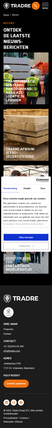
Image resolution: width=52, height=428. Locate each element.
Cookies (24, 418)
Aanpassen (24, 245)
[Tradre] (17, 6)
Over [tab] (42, 188)
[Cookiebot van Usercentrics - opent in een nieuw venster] (37, 180)
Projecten (8, 329)
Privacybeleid (10, 418)
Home (6, 15)
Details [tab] (27, 188)
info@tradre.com (11, 351)
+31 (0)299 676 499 (35, 6)
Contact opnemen (16, 383)
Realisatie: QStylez (13, 421)
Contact (7, 333)
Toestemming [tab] (10, 188)
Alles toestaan (26, 237)
